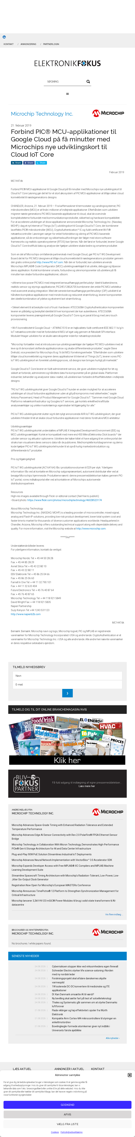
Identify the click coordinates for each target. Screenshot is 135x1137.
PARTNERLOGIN (51, 44)
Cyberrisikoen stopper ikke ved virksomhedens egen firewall (85, 966)
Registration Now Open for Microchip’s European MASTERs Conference (51, 885)
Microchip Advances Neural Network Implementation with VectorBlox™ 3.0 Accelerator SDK (62, 860)
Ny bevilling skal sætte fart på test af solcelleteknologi (81, 998)
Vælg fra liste (67, 1124)
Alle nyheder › (113, 1038)
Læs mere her (87, 786)
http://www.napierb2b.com (26, 614)
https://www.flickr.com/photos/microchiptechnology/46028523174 (64, 500)
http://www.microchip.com (91, 528)
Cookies (55, 1132)
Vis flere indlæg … (114, 914)
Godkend (67, 1104)
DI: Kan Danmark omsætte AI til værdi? (73, 994)
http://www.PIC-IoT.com (50, 262)
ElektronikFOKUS (67, 63)
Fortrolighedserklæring (71, 1132)
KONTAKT (9, 44)
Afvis (67, 1114)
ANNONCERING (28, 44)
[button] (129, 1075)
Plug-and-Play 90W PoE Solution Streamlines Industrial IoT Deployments (52, 854)
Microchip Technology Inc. (42, 114)
